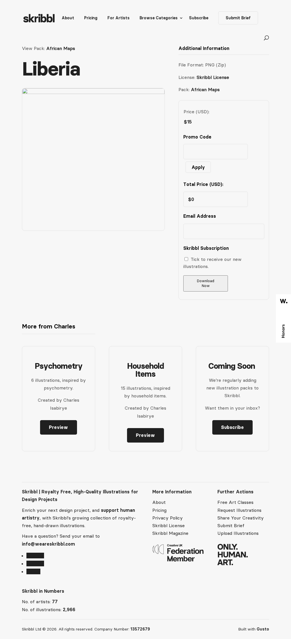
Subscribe (198, 18)
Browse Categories (159, 18)
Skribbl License (213, 77)
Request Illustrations (239, 510)
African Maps (60, 48)
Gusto (263, 629)
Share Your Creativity (240, 518)
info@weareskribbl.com (48, 544)
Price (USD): (196, 111)
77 (55, 601)
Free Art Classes (235, 502)
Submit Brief (238, 17)
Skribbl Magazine (170, 533)
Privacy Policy (167, 518)
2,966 (69, 609)
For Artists (118, 18)
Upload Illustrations (238, 533)
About (68, 18)
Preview (58, 427)
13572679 (140, 629)
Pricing (90, 18)
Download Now (205, 283)
